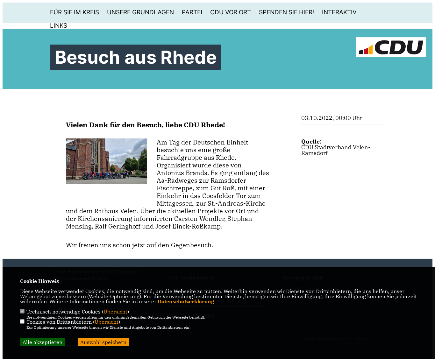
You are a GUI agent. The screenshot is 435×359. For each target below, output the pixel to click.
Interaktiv (339, 12)
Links (58, 26)
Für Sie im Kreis (74, 12)
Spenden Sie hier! (286, 12)
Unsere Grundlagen (140, 12)
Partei (192, 12)
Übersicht (115, 311)
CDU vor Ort (230, 12)
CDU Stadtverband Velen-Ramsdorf (335, 150)
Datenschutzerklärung (186, 301)
